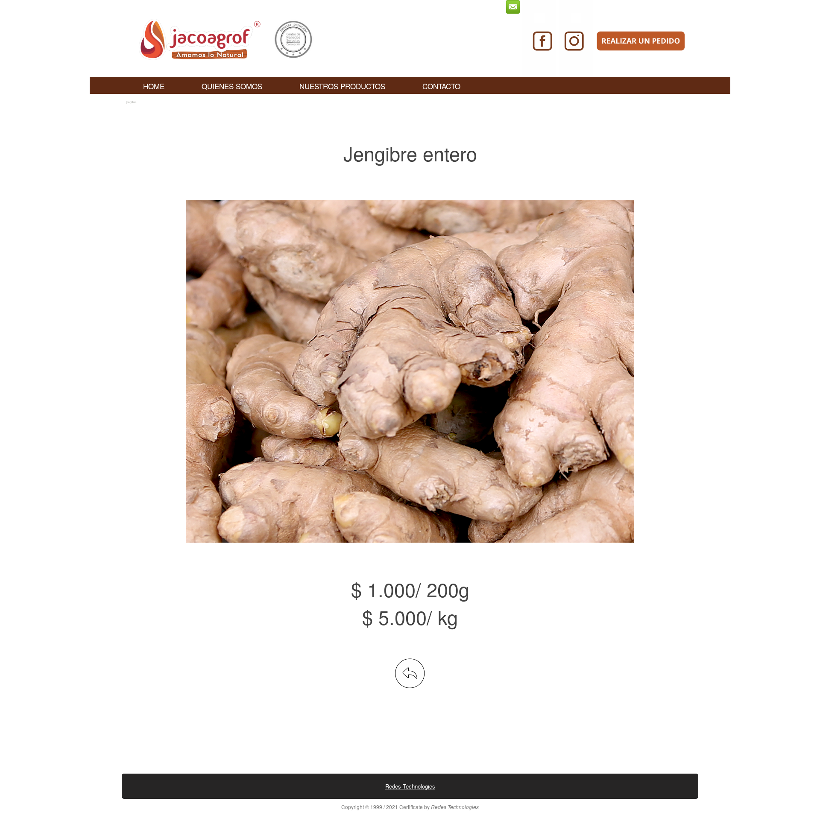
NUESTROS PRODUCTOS (342, 86)
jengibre (131, 102)
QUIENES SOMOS (232, 86)
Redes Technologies (410, 786)
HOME (153, 86)
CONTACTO (441, 86)
